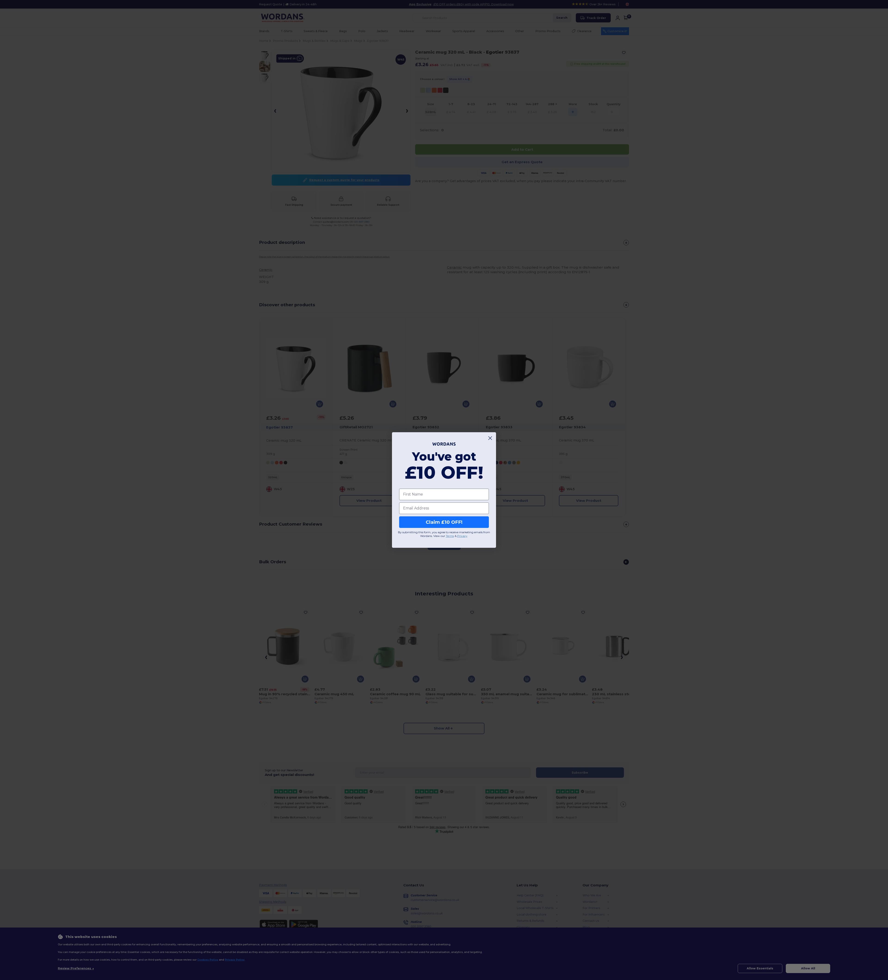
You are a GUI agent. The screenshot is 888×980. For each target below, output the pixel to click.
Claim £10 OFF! (444, 522)
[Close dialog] (490, 438)
